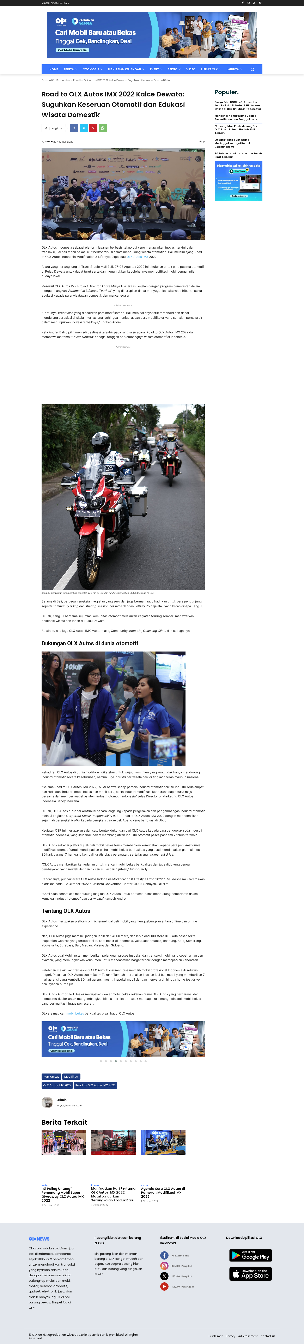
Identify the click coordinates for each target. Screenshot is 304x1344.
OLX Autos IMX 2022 (57, 1085)
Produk (95, 1185)
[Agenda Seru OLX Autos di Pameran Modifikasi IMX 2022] (163, 1156)
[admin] (47, 1102)
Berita (45, 1185)
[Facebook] (243, 3)
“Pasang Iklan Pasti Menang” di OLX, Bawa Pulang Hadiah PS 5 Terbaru (236, 130)
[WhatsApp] (103, 128)
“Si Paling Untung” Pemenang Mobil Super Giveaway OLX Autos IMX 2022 (63, 1195)
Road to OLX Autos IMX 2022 (95, 1085)
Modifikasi (71, 1077)
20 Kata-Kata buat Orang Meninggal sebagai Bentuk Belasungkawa (233, 143)
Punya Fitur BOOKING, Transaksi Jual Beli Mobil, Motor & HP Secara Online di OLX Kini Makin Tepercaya (238, 106)
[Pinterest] (93, 128)
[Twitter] (254, 3)
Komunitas (63, 80)
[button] (252, 69)
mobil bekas (75, 1013)
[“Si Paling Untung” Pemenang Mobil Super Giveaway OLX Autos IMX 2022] (64, 1156)
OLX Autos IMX (138, 257)
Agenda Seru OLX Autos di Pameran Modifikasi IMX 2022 (163, 1193)
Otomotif (48, 80)
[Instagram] (248, 3)
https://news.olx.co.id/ (69, 1105)
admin (49, 141)
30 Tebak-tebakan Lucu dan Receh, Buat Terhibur (238, 155)
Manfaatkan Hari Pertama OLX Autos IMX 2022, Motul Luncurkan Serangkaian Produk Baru (113, 1194)
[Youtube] (260, 3)
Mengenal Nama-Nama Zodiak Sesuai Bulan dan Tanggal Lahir (236, 117)
